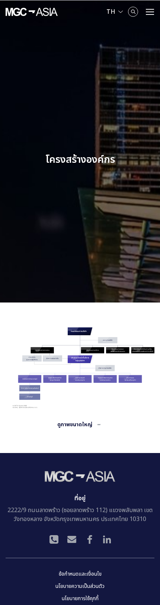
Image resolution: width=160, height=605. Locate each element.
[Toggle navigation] (149, 12)
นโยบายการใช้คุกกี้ (80, 598)
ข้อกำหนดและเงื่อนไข (80, 574)
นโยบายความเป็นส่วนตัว (80, 586)
